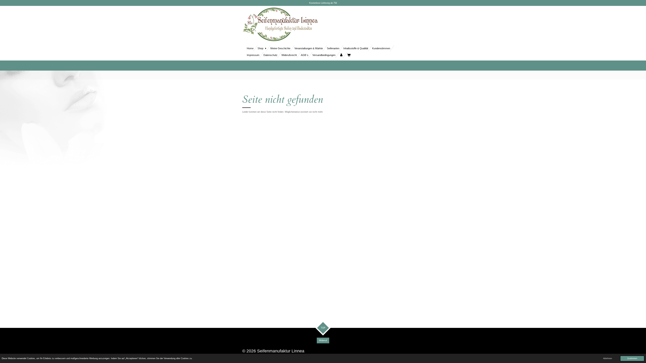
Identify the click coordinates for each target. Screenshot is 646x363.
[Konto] (341, 55)
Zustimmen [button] (632, 358)
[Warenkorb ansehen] (349, 55)
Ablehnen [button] (607, 358)
